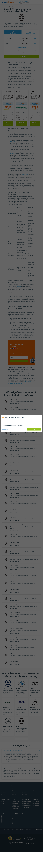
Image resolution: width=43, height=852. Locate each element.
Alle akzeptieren (34, 429)
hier (22, 425)
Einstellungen (5, 429)
